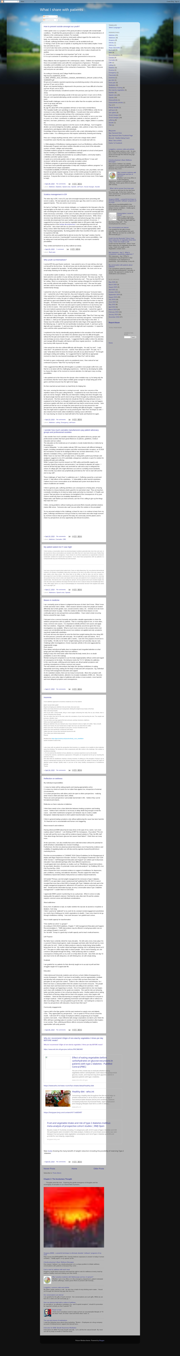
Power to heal (56, 1310)
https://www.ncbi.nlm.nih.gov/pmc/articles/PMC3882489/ (63, 1049)
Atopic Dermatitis (114, 48)
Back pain (52, 252)
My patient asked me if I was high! (58, 547)
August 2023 (113, 287)
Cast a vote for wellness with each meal (57, 1269)
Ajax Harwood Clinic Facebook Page (121, 135)
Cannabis (59, 539)
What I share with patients (61, 10)
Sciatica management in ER (55, 194)
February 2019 (114, 312)
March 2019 (113, 309)
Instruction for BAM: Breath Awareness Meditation (60, 1328)
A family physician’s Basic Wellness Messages (59, 1262)
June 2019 (112, 302)
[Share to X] (77, 184)
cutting (58, 422)
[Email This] (73, 184)
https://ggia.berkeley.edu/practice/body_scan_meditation (68, 738)
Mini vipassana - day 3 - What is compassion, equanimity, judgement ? (121, 253)
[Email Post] (69, 184)
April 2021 (112, 289)
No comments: (61, 184)
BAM (110, 52)
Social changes (89, 187)
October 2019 (113, 292)
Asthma (111, 45)
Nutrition (111, 92)
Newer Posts (49, 1169)
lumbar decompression (67, 224)
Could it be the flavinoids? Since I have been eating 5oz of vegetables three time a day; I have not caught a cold (122, 240)
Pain (110, 105)
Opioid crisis (66, 187)
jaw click (111, 80)
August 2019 (113, 297)
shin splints (112, 112)
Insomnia (47, 697)
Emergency (64, 422)
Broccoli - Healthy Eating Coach (119, 138)
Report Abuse (114, 322)
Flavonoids (112, 75)
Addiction (52, 187)
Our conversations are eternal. (54, 1295)
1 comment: (60, 249)
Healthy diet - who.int (83, 1091)
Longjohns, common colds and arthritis (56, 1287)
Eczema (111, 70)
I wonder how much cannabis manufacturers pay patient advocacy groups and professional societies (71, 431)
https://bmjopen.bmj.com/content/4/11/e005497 (63, 1112)
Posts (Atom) (57, 1173)
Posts (47, 16)
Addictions (52, 592)
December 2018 (114, 317)
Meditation (112, 85)
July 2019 (112, 299)
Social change (113, 115)
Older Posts (99, 1169)
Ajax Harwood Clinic (115, 133)
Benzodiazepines (114, 55)
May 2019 (112, 304)
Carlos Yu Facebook (115, 143)
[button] (125, 1056)
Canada (111, 57)
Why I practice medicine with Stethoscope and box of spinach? (72, 1277)
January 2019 (113, 314)
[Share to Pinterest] (81, 184)
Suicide (97, 187)
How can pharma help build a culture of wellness (60, 1302)
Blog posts (112, 130)
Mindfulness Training (115, 87)
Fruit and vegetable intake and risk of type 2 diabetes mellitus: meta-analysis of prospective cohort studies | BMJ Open (79, 1124)
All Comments (49, 20)
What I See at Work (115, 140)
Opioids (73, 187)
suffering (111, 120)
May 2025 (112, 282)
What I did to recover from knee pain (122, 188)
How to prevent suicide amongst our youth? (62, 26)
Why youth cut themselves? (55, 260)
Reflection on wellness (53, 779)
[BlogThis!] (75, 184)
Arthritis (111, 42)
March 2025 (113, 284)
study (50, 1151)
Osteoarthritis (113, 100)
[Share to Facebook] (79, 184)
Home (74, 1169)
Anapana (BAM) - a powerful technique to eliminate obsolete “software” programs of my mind (122, 200)
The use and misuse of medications (55, 1320)
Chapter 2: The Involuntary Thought (58, 1179)
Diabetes (59, 187)
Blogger (101, 1340)
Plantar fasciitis (114, 107)
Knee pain (112, 82)
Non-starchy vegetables (116, 90)
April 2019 (112, 307)
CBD (64, 539)
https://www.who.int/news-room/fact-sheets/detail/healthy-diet (69, 1085)
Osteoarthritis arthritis (116, 102)
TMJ (110, 125)
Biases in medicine (51, 600)
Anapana (112, 40)
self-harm (80, 187)
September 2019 (114, 294)
